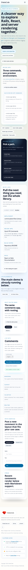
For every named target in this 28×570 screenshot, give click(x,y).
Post (7, 465)
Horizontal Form (9, 442)
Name (6, 451)
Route (15, 327)
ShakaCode (5, 2)
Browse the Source (7, 47)
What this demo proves (12, 322)
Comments (8, 327)
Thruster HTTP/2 (14, 541)
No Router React (14, 294)
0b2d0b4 (17, 210)
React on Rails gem (9, 38)
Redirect (8, 330)
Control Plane (13, 555)
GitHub (14, 523)
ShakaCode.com (6, 523)
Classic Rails (5, 294)
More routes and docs (9, 61)
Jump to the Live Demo (8, 55)
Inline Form (8, 445)
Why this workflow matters (11, 87)
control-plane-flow (10, 79)
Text (6, 458)
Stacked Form (19, 442)
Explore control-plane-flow (8, 51)
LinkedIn (21, 523)
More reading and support (11, 268)
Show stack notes (9, 177)
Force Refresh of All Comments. (13, 362)
